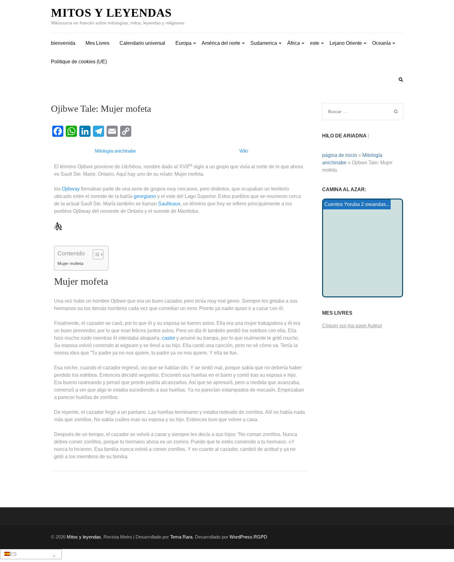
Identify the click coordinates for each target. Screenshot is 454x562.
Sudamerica (263, 43)
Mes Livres (97, 43)
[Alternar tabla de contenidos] (95, 254)
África (293, 43)
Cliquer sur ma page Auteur (352, 325)
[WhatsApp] (71, 131)
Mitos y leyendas (111, 12)
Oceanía (381, 43)
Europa (183, 43)
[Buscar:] (354, 111)
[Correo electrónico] (112, 131)
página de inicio (339, 155)
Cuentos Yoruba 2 (344, 204)
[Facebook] (58, 131)
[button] (29, 554)
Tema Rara (181, 536)
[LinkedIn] (85, 131)
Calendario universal (142, 43)
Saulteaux (169, 203)
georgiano (145, 196)
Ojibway (71, 188)
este (314, 43)
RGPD (260, 536)
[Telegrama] (98, 131)
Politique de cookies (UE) (79, 61)
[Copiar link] (125, 131)
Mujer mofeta (70, 263)
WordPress (240, 536)
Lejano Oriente (346, 43)
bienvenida (63, 43)
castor (168, 338)
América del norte (221, 43)
